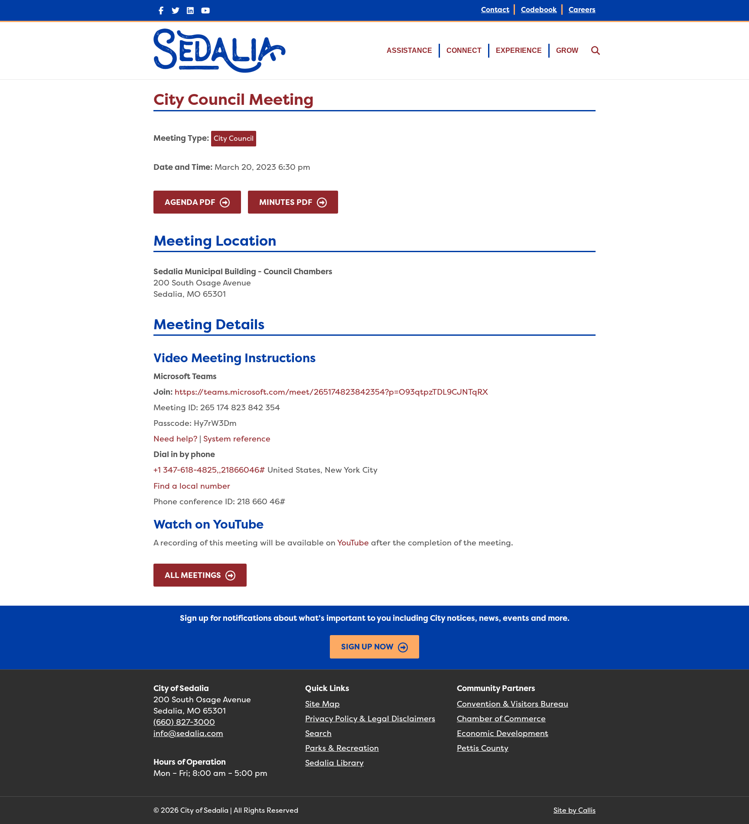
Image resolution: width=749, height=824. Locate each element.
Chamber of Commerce (501, 718)
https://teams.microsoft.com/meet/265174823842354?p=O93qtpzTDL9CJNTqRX (331, 391)
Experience (519, 50)
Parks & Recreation (342, 748)
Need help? (175, 438)
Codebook (539, 9)
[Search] (590, 51)
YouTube (353, 542)
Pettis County (482, 748)
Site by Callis (575, 810)
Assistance (409, 50)
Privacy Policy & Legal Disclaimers (370, 718)
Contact (495, 9)
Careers (582, 9)
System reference (236, 438)
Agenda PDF (190, 202)
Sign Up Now (367, 646)
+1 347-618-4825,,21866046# (209, 469)
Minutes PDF (286, 202)
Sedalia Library (334, 762)
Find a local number (191, 485)
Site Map (322, 703)
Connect (464, 50)
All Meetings (193, 575)
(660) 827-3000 (184, 722)
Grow (567, 50)
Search (318, 733)
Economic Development (502, 733)
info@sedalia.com (188, 733)
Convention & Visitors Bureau (512, 703)
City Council (234, 138)
